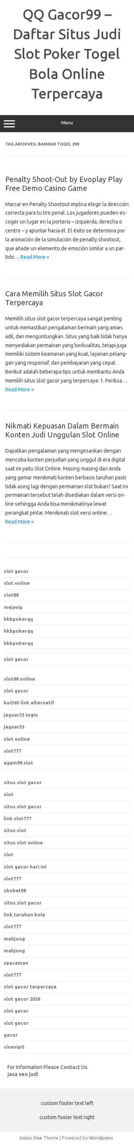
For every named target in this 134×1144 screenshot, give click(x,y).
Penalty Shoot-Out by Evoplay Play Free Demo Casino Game (63, 183)
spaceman (16, 962)
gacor (11, 1034)
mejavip (13, 607)
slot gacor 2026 (22, 998)
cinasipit (14, 1046)
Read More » (34, 257)
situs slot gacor (23, 782)
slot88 (11, 594)
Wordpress (101, 1137)
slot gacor (16, 571)
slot (8, 794)
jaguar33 (14, 726)
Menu (67, 123)
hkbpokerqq (18, 619)
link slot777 (17, 818)
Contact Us (73, 1067)
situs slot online (23, 842)
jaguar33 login (21, 714)
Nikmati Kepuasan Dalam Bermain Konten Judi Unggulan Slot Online (62, 430)
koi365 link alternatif (29, 702)
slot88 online (19, 678)
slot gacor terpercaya (30, 986)
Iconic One (31, 1137)
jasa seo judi (22, 1074)
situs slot (15, 830)
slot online (17, 583)
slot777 (12, 750)
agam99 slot (18, 762)
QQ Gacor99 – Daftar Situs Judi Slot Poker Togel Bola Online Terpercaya (67, 53)
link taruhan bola (24, 914)
